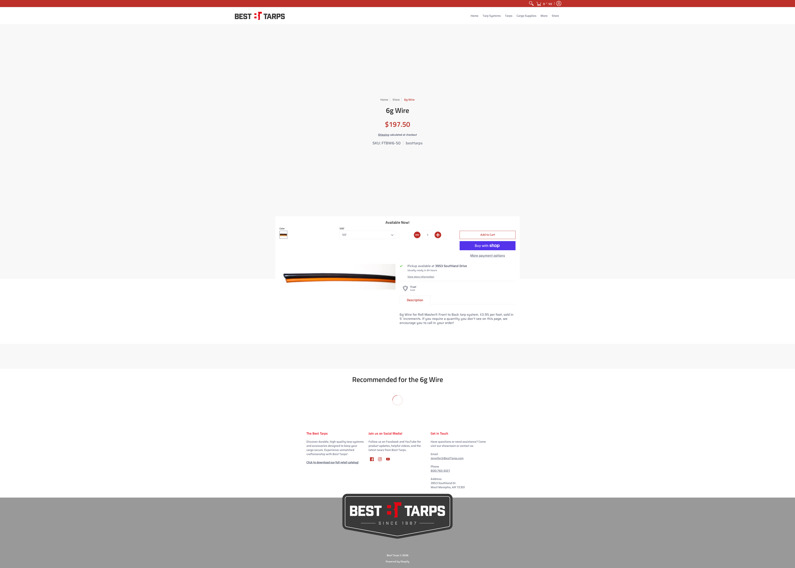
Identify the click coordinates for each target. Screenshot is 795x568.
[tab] (415, 300)
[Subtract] (417, 235)
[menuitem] (531, 3)
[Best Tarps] (260, 15)
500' (342, 228)
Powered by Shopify (397, 561)
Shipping (383, 135)
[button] (544, 3)
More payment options (487, 256)
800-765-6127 (440, 470)
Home (384, 99)
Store (396, 99)
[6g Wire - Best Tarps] (337, 277)
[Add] (438, 235)
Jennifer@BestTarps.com (447, 458)
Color (282, 228)
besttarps (414, 143)
